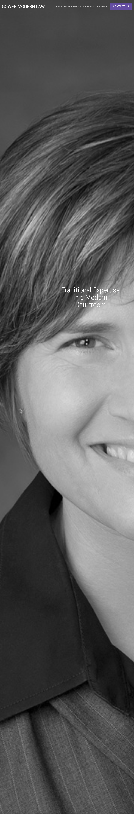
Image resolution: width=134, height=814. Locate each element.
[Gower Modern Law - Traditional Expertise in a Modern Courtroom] (23, 6)
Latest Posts (102, 6)
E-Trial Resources (72, 6)
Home (59, 6)
